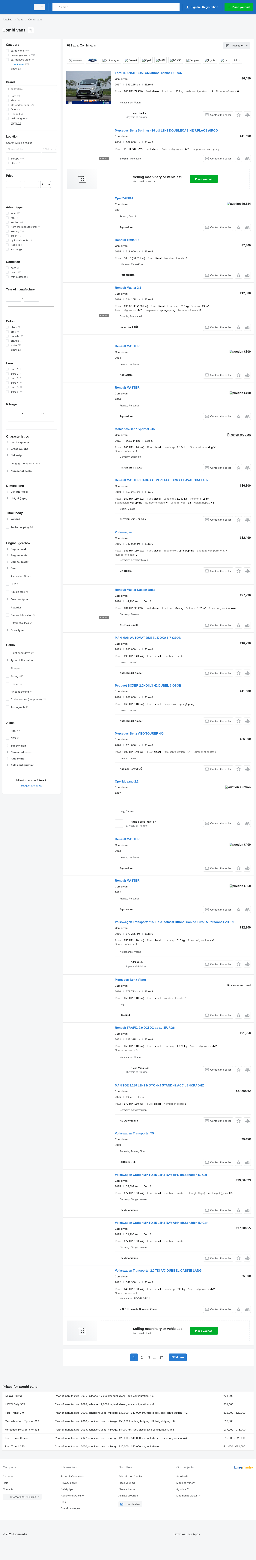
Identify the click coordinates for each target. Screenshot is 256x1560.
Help (5, 1482)
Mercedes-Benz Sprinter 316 (135, 429)
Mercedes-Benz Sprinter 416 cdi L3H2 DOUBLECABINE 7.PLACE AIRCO (166, 130)
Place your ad (204, 178)
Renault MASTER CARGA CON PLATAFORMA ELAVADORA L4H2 (161, 480)
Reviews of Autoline (72, 1495)
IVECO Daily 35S (15, 1404)
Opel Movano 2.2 (126, 781)
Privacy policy (69, 1482)
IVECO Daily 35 (14, 1395)
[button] (238, 114)
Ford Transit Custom (17, 1438)
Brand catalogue (70, 1508)
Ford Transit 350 (15, 1446)
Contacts (8, 1489)
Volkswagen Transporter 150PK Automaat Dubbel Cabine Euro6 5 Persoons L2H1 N (174, 922)
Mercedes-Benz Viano (130, 979)
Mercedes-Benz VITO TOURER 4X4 (140, 733)
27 (161, 1357)
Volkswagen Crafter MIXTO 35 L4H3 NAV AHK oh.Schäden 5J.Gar (161, 1222)
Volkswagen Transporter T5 (134, 1133)
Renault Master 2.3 (128, 287)
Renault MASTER (127, 346)
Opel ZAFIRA (124, 198)
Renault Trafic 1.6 (127, 240)
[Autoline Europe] (16, 7)
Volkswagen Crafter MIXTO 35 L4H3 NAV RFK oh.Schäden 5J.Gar (161, 1174)
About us (8, 1476)
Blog (63, 1501)
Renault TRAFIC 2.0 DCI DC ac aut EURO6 (145, 1027)
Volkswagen (123, 532)
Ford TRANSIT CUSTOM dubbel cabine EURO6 (148, 73)
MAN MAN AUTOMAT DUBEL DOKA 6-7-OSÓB (148, 637)
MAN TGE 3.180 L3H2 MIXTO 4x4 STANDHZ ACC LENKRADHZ (159, 1085)
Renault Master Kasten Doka (135, 589)
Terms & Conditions (72, 1476)
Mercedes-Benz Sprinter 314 (22, 1429)
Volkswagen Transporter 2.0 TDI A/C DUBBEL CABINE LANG (158, 1270)
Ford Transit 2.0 (14, 1412)
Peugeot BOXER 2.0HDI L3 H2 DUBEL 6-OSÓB (148, 685)
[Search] (56, 7)
